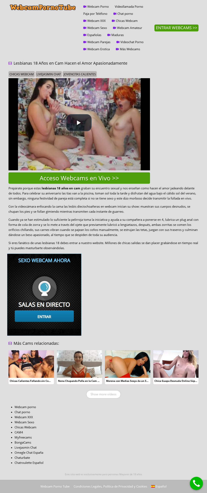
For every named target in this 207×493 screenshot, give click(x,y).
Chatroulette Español (29, 463)
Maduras (117, 35)
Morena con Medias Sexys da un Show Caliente (134, 381)
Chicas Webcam (127, 21)
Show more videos (103, 394)
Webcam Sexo (97, 28)
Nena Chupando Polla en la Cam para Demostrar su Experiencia (96, 381)
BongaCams (23, 442)
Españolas (94, 35)
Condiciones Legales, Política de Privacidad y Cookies (110, 486)
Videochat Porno (132, 42)
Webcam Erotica (98, 49)
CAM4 (19, 432)
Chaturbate (22, 458)
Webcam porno (25, 407)
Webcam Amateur (129, 28)
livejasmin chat (49, 74)
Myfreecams (23, 437)
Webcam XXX (96, 21)
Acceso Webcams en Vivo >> (79, 178)
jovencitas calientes (80, 74)
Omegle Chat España (29, 452)
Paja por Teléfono (95, 14)
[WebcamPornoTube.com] (42, 3)
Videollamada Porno (129, 6)
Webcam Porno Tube (55, 486)
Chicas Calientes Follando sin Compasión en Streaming (43, 381)
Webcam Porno (98, 6)
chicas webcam (22, 74)
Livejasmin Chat (26, 447)
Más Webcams (130, 49)
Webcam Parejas (98, 42)
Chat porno (125, 14)
